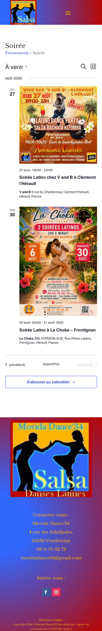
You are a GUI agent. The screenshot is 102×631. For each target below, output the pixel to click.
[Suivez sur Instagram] (56, 592)
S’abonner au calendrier (48, 381)
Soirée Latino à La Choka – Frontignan (57, 330)
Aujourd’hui (51, 364)
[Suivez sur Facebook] (46, 592)
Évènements (17, 53)
